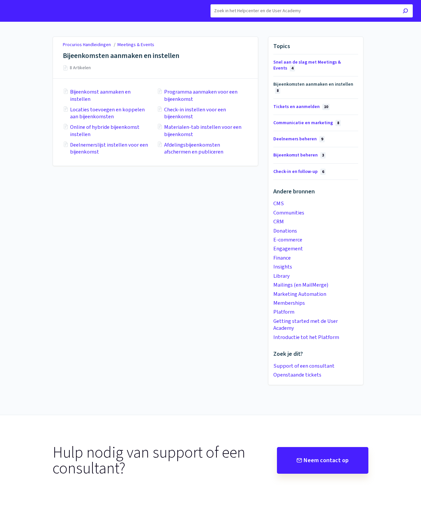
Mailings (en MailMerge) (300, 285)
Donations (285, 231)
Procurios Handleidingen (87, 45)
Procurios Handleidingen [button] (34, 3)
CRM (278, 222)
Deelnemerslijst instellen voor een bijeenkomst (109, 149)
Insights (282, 267)
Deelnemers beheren (298, 139)
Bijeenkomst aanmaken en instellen (100, 96)
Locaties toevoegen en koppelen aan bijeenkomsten (107, 113)
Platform (283, 312)
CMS (278, 204)
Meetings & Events (135, 45)
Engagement (288, 249)
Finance (282, 258)
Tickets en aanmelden (300, 106)
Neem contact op (326, 460)
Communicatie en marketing (306, 123)
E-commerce (287, 240)
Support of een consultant (303, 366)
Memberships (289, 303)
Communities (288, 213)
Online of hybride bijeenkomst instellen (104, 131)
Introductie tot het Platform (306, 337)
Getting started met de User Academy (305, 324)
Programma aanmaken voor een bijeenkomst (200, 96)
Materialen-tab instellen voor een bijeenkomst (202, 131)
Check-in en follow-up (298, 171)
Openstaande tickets (297, 375)
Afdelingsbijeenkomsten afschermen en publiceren (193, 149)
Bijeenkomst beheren (298, 155)
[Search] (405, 12)
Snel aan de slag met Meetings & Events (307, 65)
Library (281, 276)
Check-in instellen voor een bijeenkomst (195, 113)
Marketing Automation (299, 294)
